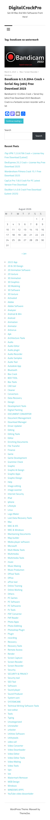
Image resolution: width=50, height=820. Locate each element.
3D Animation (14, 278)
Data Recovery (15, 398)
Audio (10, 342)
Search (8, 130)
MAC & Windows (16, 530)
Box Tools (12, 382)
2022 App (12, 262)
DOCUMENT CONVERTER (19, 414)
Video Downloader (16, 749)
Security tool (14, 678)
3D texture (13, 294)
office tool (12, 582)
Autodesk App (14, 366)
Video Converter (15, 745)
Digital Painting (15, 410)
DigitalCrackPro (25, 7)
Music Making (14, 566)
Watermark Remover (18, 777)
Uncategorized (15, 722)
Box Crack (12, 374)
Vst (9, 774)
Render (11, 654)
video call (12, 742)
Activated (12, 298)
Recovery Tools (15, 646)
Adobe (11, 302)
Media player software (19, 542)
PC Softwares (14, 606)
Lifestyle (12, 506)
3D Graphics (13, 282)
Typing (11, 717)
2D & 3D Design (15, 266)
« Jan (24, 253)
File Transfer (14, 446)
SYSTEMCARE (14, 702)
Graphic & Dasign (16, 470)
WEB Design (13, 781)
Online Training (15, 586)
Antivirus (12, 330)
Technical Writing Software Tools (23, 706)
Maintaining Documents (19, 534)
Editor (10, 438)
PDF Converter (15, 614)
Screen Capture (15, 658)
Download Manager (17, 422)
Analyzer (12, 310)
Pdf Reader (13, 618)
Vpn (9, 769)
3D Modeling (14, 286)
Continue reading (13, 121)
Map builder (13, 538)
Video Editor (13, 754)
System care (14, 697)
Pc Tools (11, 610)
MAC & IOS (13, 526)
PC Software (14, 602)
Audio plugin (14, 350)
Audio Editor (13, 346)
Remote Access (15, 650)
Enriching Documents (18, 442)
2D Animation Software (19, 270)
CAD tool (12, 386)
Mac (21, 71)
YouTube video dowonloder (20, 793)
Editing (11, 430)
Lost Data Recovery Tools (20, 518)
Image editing (14, 486)
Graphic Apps (14, 474)
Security (11, 670)
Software (12, 686)
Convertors (13, 394)
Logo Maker (13, 514)
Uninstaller (13, 726)
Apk (9, 334)
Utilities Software (16, 733)
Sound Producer (15, 694)
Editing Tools (14, 434)
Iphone (11, 502)
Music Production (16, 570)
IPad (10, 498)
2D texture (13, 274)
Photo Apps (13, 622)
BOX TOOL (12, 378)
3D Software (14, 290)
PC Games (12, 598)
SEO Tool (12, 681)
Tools (10, 713)
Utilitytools (13, 738)
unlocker (12, 729)
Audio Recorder (15, 354)
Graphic (11, 466)
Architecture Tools (16, 338)
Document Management (19, 418)
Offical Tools (13, 574)
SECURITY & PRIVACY (18, 674)
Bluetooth (12, 370)
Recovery (12, 642)
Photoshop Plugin (16, 630)
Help (10, 482)
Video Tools (13, 765)
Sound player (14, 690)
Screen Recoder (15, 662)
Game (10, 454)
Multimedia (13, 554)
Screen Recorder (31, 71)
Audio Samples (15, 358)
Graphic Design (15, 478)
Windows (8, 75)
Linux (10, 510)
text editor (13, 710)
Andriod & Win (15, 314)
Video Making (14, 761)
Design (11, 402)
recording (12, 638)
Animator (12, 326)
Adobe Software (15, 306)
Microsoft (12, 546)
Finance (11, 450)
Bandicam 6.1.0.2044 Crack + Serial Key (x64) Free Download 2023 (24, 83)
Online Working (15, 590)
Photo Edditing (15, 626)
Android (11, 318)
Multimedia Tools (16, 558)
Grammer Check (15, 462)
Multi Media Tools (16, 550)
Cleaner (11, 390)
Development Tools (17, 406)
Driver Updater (15, 426)
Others (11, 594)
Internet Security (16, 494)
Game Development (17, 458)
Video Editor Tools (16, 758)
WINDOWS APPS (16, 790)
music (10, 562)
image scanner (15, 490)
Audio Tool (13, 362)
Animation (13, 322)
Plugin (11, 634)
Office (10, 578)
